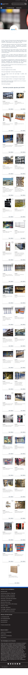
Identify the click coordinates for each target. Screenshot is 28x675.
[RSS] (19, 664)
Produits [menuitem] (18, 7)
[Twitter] (10, 664)
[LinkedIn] (13, 664)
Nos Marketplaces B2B (5, 618)
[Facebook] (8, 664)
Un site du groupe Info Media (14, 666)
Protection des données (5, 624)
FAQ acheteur (3, 637)
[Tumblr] (17, 664)
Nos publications (4, 620)
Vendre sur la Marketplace (6, 632)
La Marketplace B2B (5, 616)
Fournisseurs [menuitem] (10, 7)
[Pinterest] (15, 664)
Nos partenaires (4, 622)
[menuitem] (1, 8)
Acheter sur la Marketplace (6, 635)
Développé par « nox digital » (23, 666)
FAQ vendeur (3, 633)
